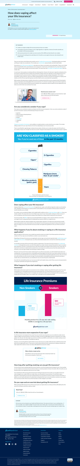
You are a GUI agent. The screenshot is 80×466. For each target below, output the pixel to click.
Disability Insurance (27, 442)
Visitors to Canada (26, 449)
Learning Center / (21, 9)
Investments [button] (69, 4)
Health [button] (56, 4)
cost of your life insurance (28, 207)
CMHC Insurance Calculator (46, 438)
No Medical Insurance (27, 443)
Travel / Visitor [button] (50, 4)
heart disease (54, 212)
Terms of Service (61, 442)
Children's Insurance (27, 445)
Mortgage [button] (31, 4)
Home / (9, 9)
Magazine (42, 440)
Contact (60, 438)
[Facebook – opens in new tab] (6, 444)
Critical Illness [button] (37, 4)
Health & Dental (26, 451)
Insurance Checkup (44, 432)
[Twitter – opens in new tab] (9, 444)
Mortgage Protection (27, 438)
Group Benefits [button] (62, 4)
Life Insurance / (14, 9)
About (60, 432)
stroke (49, 212)
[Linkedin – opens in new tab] (15, 444)
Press (60, 443)
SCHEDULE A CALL (68, 1)
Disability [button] (44, 4)
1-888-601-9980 (59, 1)
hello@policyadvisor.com (42, 425)
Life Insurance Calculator (45, 434)
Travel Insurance (26, 447)
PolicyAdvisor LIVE (44, 442)
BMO (26, 217)
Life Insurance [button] (24, 4)
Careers (60, 434)
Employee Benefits (26, 453)
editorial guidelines (32, 29)
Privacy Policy (61, 440)
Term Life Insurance (26, 432)
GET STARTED (40, 358)
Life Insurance (25, 434)
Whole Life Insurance (27, 436)
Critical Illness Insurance (27, 440)
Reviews (60, 436)
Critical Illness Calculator (45, 436)
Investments (25, 454)
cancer (60, 212)
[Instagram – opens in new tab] (12, 444)
